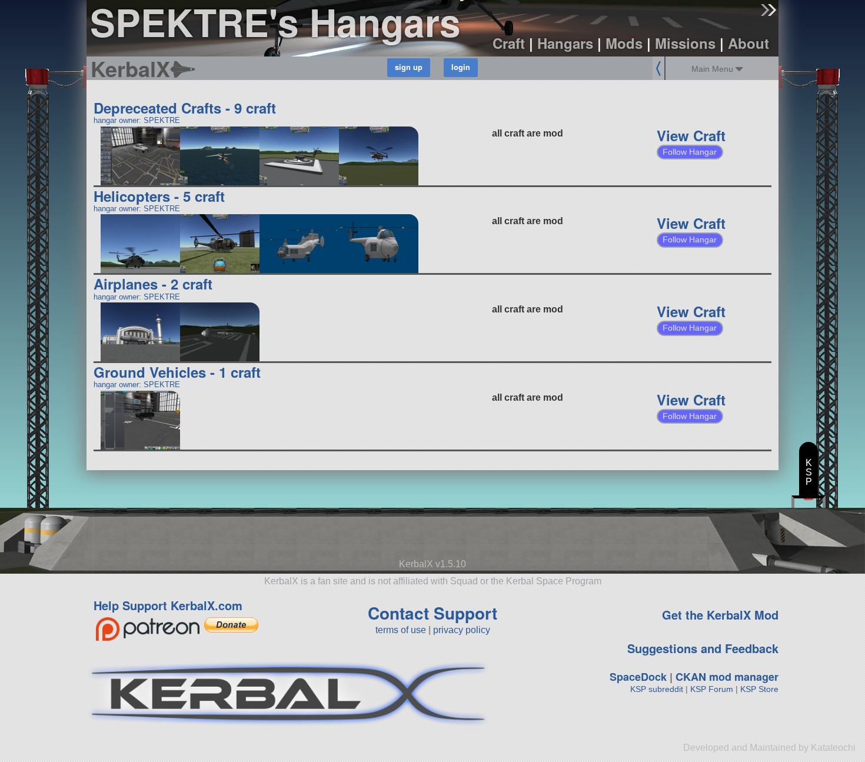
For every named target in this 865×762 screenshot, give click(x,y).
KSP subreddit (656, 689)
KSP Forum (711, 689)
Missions (685, 43)
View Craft (691, 135)
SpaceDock (638, 676)
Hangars (565, 43)
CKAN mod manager (727, 676)
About (748, 43)
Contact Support (432, 613)
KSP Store (759, 689)
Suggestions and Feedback (702, 648)
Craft (509, 43)
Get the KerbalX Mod (720, 614)
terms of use (400, 630)
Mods (624, 43)
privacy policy (461, 630)
